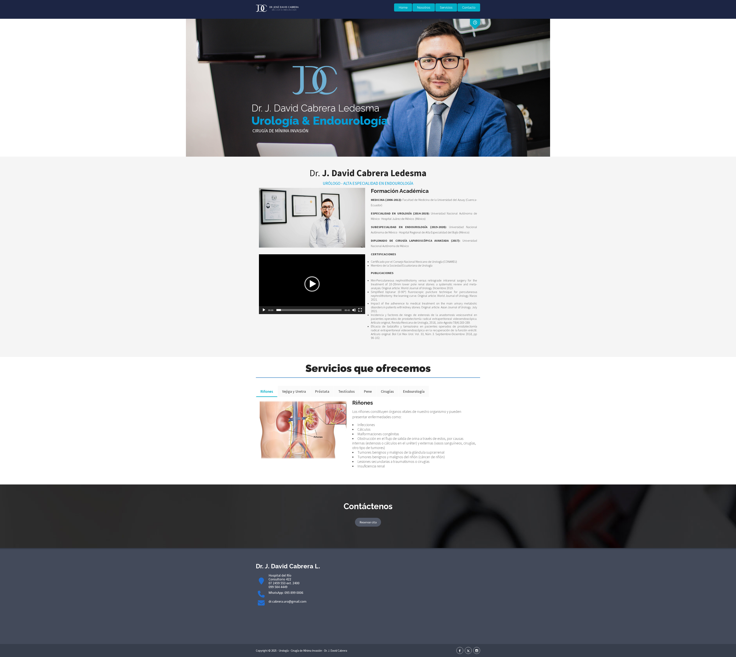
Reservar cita (368, 522)
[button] (312, 284)
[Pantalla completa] (360, 310)
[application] (312, 284)
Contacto (469, 7)
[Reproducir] (264, 310)
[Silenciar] (354, 310)
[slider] (309, 310)
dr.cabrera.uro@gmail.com (287, 601)
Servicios (446, 7)
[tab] (267, 391)
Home (403, 7)
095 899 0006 (293, 592)
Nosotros (423, 7)
